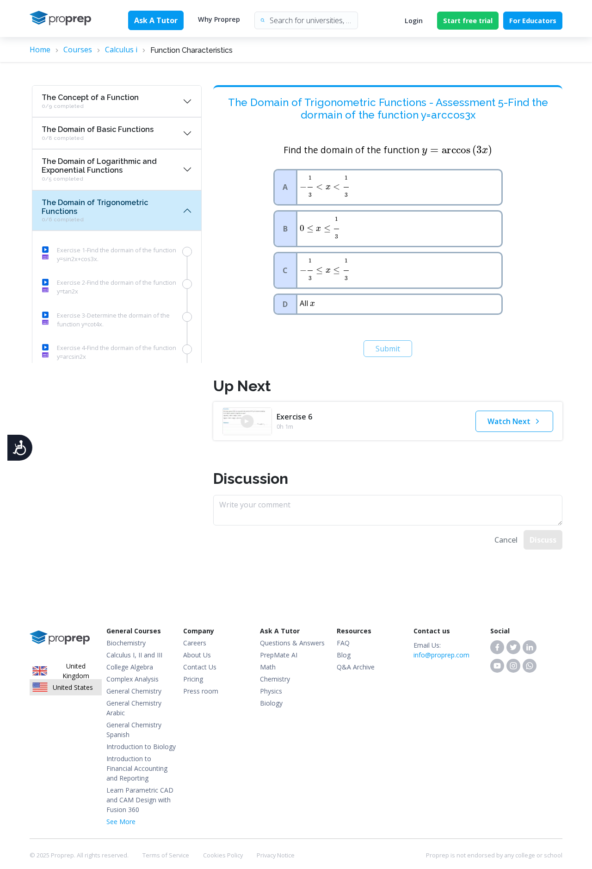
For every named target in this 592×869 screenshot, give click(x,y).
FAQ (343, 642)
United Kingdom (75, 671)
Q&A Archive (356, 667)
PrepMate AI (278, 654)
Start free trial (468, 20)
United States (73, 687)
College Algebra (129, 667)
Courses (77, 49)
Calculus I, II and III (134, 654)
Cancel (506, 540)
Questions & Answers (292, 642)
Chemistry (275, 679)
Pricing (193, 679)
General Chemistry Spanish (133, 729)
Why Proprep (219, 19)
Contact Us (199, 667)
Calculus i (121, 49)
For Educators (532, 20)
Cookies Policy (223, 855)
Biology (271, 703)
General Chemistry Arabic (133, 708)
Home (40, 49)
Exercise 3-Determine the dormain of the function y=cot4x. (113, 319)
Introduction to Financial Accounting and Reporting (136, 768)
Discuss (543, 540)
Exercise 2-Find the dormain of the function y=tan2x (116, 286)
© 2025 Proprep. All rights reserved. (79, 855)
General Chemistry (133, 691)
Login (414, 20)
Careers (194, 642)
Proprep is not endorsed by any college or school (494, 855)
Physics (271, 691)
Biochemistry (126, 642)
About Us (197, 654)
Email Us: (441, 650)
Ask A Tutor (156, 20)
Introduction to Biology (141, 746)
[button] (497, 647)
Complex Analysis (132, 679)
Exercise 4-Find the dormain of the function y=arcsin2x (116, 352)
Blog (344, 654)
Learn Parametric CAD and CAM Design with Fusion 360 (139, 800)
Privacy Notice (276, 855)
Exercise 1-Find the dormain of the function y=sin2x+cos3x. (116, 254)
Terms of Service (165, 855)
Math (268, 667)
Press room (200, 691)
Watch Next (508, 421)
